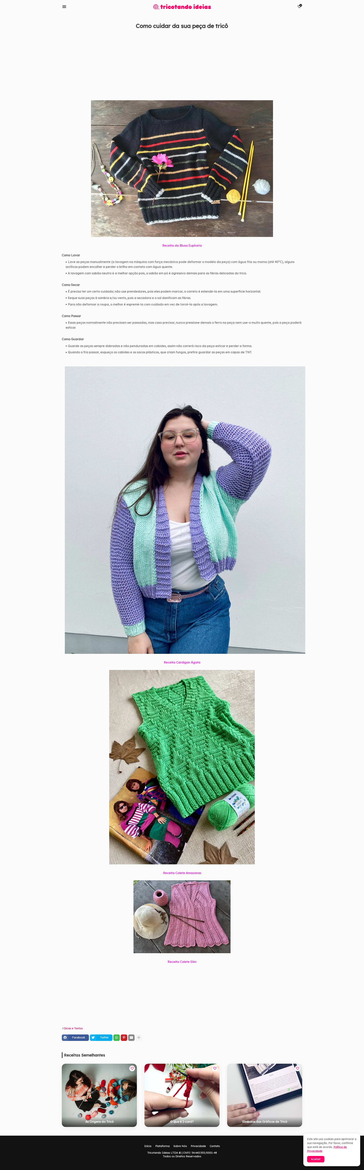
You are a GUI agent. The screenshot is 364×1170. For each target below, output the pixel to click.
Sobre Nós (180, 1146)
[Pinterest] (124, 1037)
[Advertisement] (175, 68)
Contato (215, 1146)
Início (147, 1146)
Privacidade (198, 1146)
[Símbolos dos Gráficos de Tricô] (264, 1095)
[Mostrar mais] (139, 1037)
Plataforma (162, 1146)
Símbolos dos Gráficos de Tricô (264, 1121)
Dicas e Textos (73, 1028)
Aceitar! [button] (316, 1159)
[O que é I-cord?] (182, 1095)
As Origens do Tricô (99, 1121)
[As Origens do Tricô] (99, 1095)
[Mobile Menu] (64, 6)
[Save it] (300, 35)
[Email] (131, 1037)
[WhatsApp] (116, 1037)
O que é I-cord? (182, 1121)
